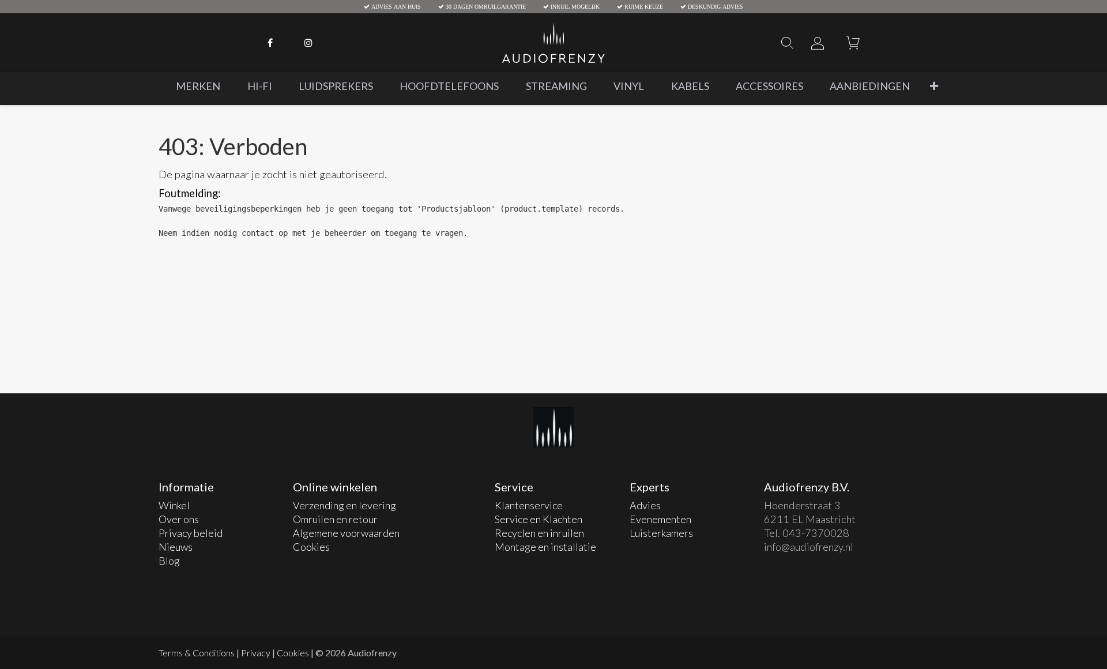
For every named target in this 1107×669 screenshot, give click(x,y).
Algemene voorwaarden (346, 533)
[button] (934, 86)
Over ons (179, 519)
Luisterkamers (661, 533)
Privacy (255, 652)
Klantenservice (529, 505)
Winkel (174, 505)
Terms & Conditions (197, 652)
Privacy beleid (191, 533)
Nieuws (176, 546)
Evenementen (660, 519)
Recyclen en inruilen (540, 533)
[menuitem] (198, 86)
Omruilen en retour (335, 519)
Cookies (311, 546)
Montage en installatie (545, 546)
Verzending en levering (344, 505)
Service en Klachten (538, 519)
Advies (645, 505)
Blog (169, 560)
